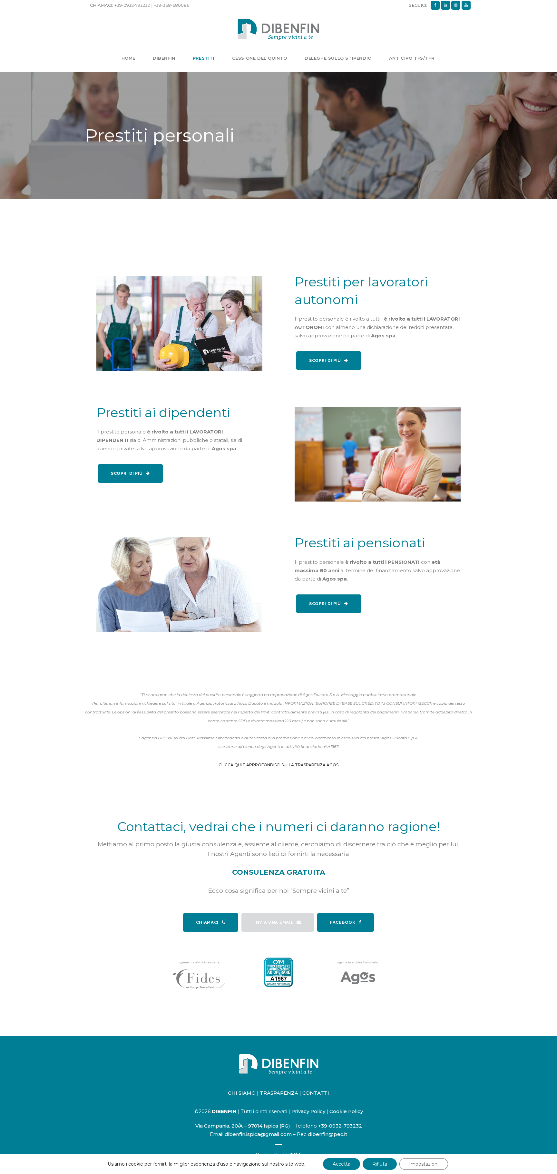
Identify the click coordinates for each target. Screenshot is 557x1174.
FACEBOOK (343, 922)
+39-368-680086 (171, 5)
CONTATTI (315, 1093)
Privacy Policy (308, 1111)
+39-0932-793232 (132, 5)
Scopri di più (325, 360)
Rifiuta (379, 1164)
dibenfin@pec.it (327, 1134)
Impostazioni (423, 1164)
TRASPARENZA (279, 1093)
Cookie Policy (346, 1111)
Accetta (341, 1164)
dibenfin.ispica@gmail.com (258, 1134)
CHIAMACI (207, 922)
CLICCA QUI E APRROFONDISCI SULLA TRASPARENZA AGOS (278, 764)
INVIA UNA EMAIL (274, 922)
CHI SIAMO (242, 1093)
